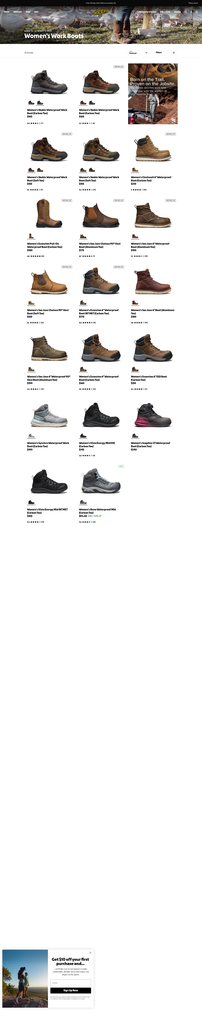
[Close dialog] (90, 953)
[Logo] (101, 12)
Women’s (29, 31)
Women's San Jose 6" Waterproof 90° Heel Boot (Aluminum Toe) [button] (48, 378)
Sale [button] (36, 12)
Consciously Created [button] (146, 12)
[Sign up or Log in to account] (191, 12)
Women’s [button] (17, 12)
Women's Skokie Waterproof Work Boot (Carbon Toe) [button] (47, 112)
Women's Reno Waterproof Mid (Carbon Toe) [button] (97, 511)
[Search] (186, 12)
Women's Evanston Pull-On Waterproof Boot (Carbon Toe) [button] (44, 245)
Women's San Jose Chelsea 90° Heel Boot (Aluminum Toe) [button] (100, 245)
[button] (196, 12)
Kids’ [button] (28, 12)
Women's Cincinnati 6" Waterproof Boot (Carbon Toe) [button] (151, 179)
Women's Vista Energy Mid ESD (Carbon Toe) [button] (97, 445)
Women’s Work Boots (54, 36)
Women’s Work (45, 31)
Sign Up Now (70, 990)
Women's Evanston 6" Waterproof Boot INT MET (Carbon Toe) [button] (99, 312)
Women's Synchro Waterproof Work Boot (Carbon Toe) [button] (48, 445)
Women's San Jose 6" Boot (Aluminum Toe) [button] (152, 312)
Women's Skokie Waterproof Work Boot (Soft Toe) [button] (47, 179)
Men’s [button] (6, 12)
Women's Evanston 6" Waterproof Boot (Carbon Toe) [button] (99, 378)
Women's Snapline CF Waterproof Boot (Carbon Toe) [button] (150, 445)
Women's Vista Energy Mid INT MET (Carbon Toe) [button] (47, 511)
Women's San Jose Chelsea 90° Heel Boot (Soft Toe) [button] (48, 312)
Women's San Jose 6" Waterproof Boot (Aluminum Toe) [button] (150, 245)
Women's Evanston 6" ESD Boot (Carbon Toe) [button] (149, 378)
